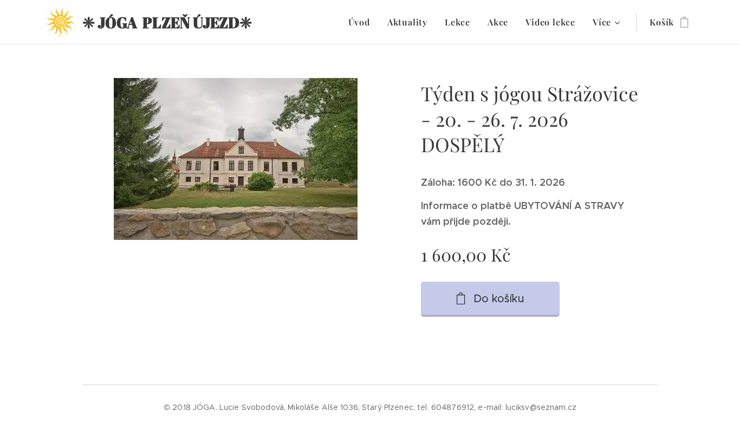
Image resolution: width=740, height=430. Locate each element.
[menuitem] (362, 22)
